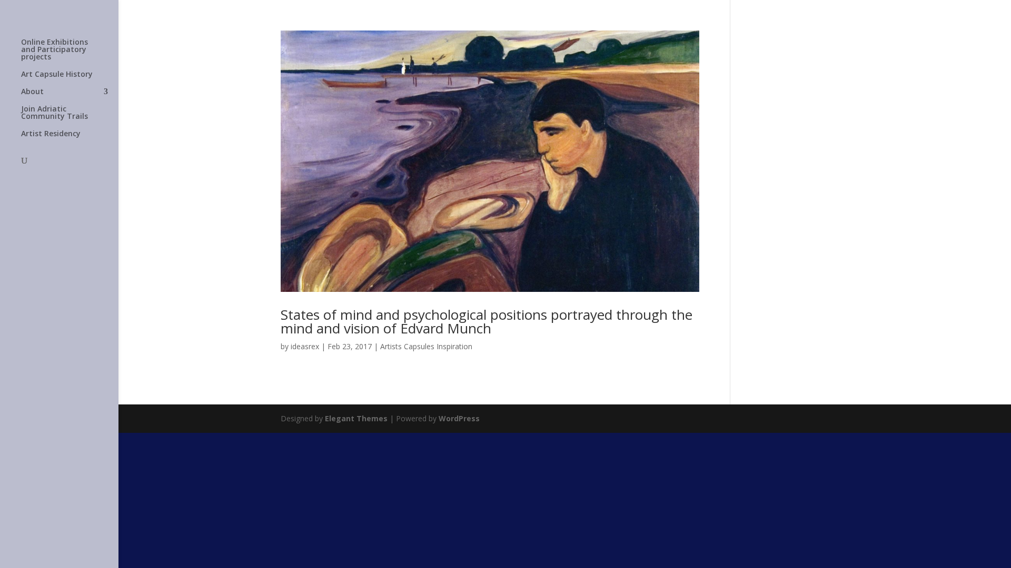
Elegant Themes (356, 418)
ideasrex (305, 346)
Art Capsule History (57, 74)
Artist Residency (51, 134)
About (32, 92)
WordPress (459, 418)
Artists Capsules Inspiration (426, 346)
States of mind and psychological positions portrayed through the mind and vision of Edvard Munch (486, 321)
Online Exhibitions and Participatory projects (54, 50)
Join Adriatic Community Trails (54, 113)
